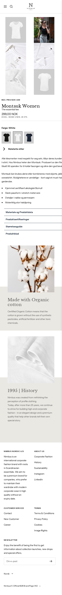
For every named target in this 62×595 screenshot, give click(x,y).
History (37, 462)
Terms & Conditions (44, 513)
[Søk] (11, 6)
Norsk (7, 573)
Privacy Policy (41, 519)
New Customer (11, 519)
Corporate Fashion (43, 456)
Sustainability (40, 468)
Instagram (39, 473)
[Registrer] (51, 561)
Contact (8, 513)
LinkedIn (38, 479)
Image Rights (40, 530)
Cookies (38, 524)
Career (7, 524)
